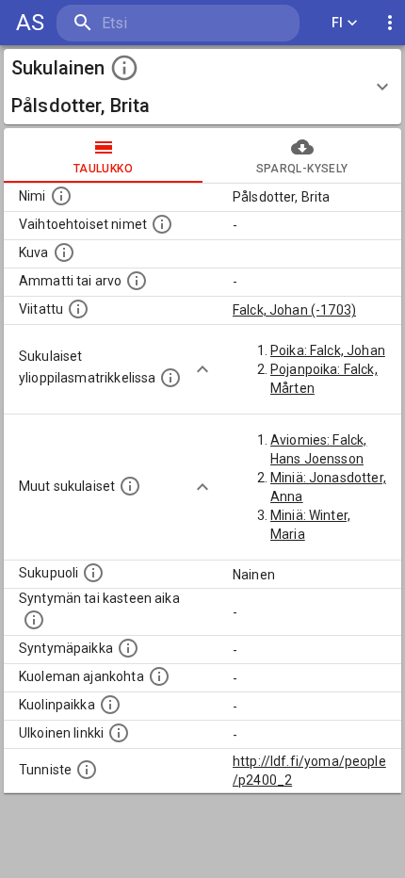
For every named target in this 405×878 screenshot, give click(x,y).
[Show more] (202, 369)
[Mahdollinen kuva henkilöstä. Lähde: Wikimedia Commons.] (64, 252)
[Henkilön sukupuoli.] (93, 573)
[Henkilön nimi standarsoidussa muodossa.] (61, 196)
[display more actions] (390, 23)
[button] (202, 86)
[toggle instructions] (124, 68)
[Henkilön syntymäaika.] (34, 620)
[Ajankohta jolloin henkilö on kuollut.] (159, 676)
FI (338, 22)
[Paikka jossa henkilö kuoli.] (110, 705)
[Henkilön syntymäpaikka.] (128, 648)
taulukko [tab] (103, 168)
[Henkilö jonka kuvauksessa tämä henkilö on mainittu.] (78, 309)
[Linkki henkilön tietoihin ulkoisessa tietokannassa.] (119, 733)
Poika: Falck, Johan (327, 350)
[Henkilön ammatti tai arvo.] (137, 281)
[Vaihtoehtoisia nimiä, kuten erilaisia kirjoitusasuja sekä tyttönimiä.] (162, 224)
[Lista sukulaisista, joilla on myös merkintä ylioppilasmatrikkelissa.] (170, 378)
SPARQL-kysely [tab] (302, 168)
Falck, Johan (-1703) (294, 309)
